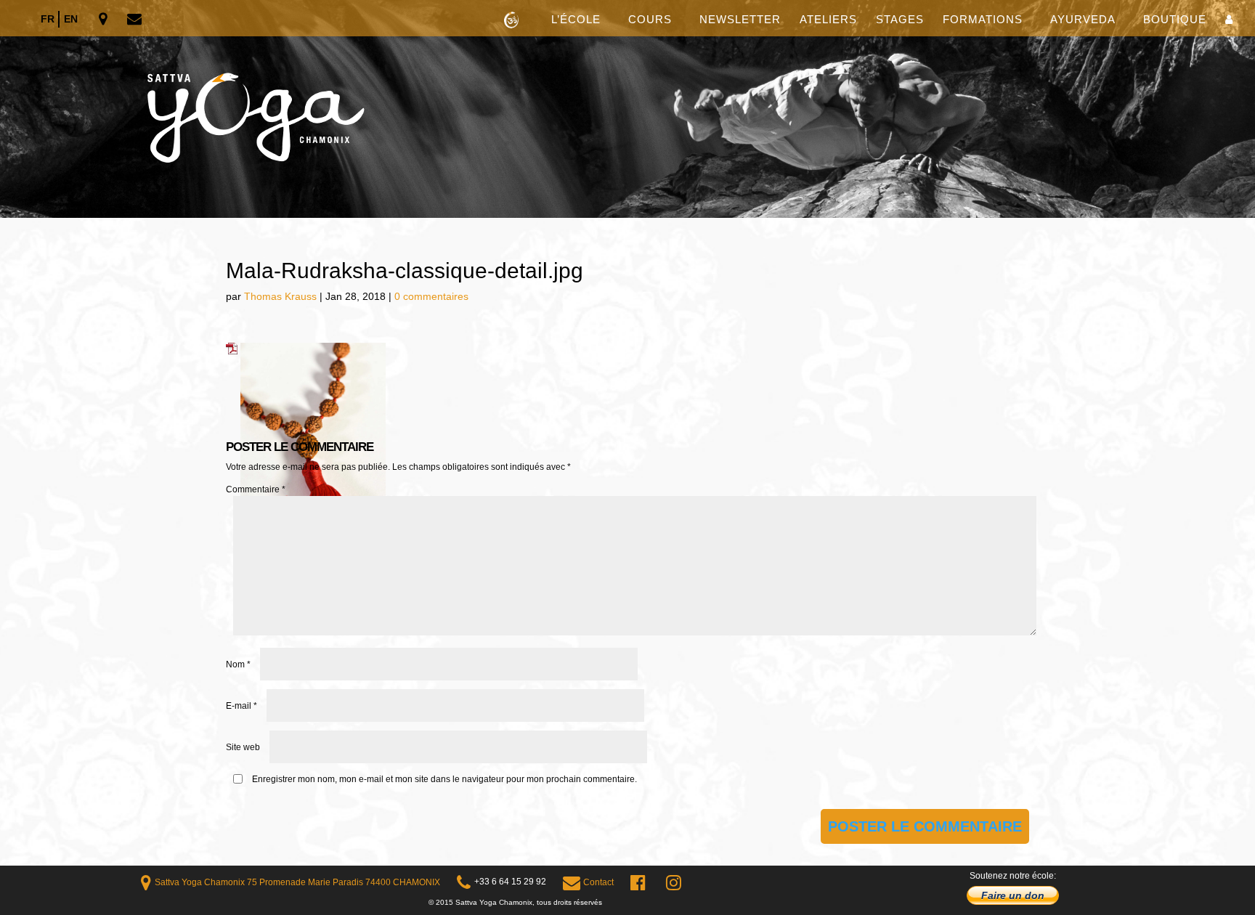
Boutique (1174, 20)
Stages (900, 20)
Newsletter (740, 20)
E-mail (241, 706)
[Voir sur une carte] (104, 20)
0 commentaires (431, 296)
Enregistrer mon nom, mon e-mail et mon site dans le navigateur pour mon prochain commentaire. (444, 779)
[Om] (627, 109)
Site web (243, 747)
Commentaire (255, 489)
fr (47, 19)
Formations (983, 20)
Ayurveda (1083, 20)
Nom (238, 664)
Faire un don (1012, 895)
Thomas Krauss (280, 296)
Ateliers (828, 20)
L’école (576, 20)
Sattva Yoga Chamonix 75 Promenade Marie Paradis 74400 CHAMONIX (297, 882)
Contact (598, 882)
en (71, 19)
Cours (650, 20)
